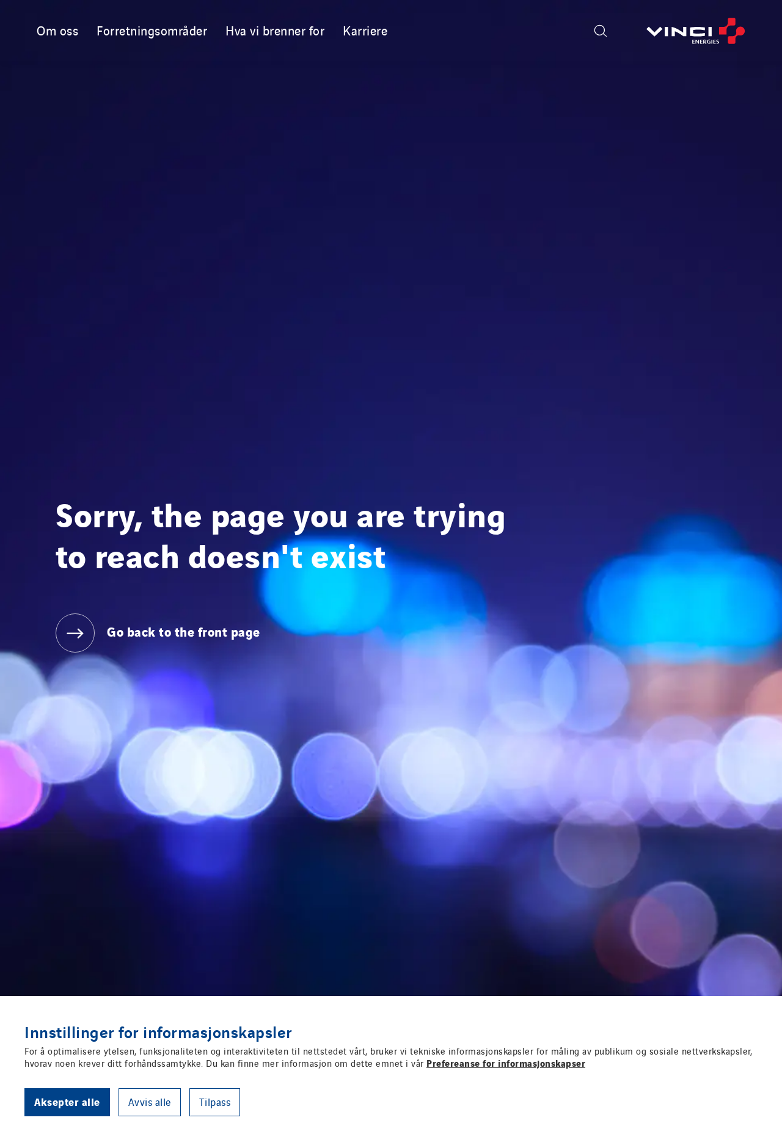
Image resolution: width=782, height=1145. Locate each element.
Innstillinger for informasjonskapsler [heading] (158, 1031)
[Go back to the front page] (695, 31)
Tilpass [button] (215, 1101)
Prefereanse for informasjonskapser (505, 1062)
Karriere (365, 30)
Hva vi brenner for (274, 30)
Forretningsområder (152, 30)
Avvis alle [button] (149, 1101)
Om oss (57, 30)
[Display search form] (600, 31)
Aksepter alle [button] (67, 1101)
